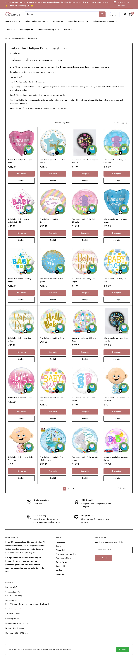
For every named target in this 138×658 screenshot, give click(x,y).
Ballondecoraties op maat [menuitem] (48, 30)
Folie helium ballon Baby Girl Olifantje (83, 221)
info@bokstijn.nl (18, 609)
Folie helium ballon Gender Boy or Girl (52, 161)
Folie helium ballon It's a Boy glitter (51, 280)
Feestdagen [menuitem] (25, 30)
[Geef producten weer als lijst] (127, 123)
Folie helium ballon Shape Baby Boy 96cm (116, 399)
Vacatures (60, 574)
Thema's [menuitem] (56, 22)
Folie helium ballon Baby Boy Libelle (19, 280)
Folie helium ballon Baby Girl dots (51, 399)
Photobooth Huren (63, 558)
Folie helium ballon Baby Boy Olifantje (115, 161)
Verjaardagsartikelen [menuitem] (76, 22)
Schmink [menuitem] (9, 30)
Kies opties (21, 174)
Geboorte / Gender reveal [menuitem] (103, 22)
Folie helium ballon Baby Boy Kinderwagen (51, 458)
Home (7, 38)
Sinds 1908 (60, 566)
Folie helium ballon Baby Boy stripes (19, 339)
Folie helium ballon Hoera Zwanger (50, 221)
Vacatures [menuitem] (68, 30)
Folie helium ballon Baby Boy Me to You (85, 458)
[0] (130, 14)
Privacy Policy (61, 550)
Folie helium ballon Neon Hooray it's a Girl (85, 161)
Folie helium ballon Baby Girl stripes (83, 280)
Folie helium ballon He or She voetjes (83, 399)
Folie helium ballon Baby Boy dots (115, 280)
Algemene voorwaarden (66, 554)
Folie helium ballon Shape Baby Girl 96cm (20, 458)
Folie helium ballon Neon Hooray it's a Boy (117, 339)
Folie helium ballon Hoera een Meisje (20, 161)
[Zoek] (102, 14)
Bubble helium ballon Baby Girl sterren (116, 458)
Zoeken (59, 546)
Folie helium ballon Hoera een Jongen (115, 221)
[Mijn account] (125, 14)
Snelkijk (21, 181)
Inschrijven (103, 558)
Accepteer (122, 649)
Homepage (60, 542)
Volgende (121, 488)
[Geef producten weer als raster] (123, 123)
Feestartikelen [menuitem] (11, 22)
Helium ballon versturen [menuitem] (35, 22)
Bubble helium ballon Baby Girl (20, 398)
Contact (59, 570)
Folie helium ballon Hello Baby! (52, 338)
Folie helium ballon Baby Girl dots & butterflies (19, 221)
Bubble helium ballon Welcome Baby (84, 339)
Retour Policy (61, 562)
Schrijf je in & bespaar (123, 4)
